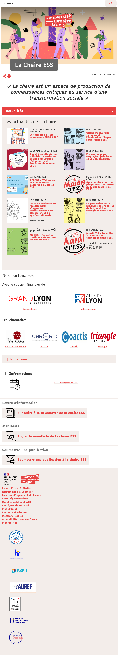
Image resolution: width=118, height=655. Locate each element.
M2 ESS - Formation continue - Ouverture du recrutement (43, 237)
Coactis (74, 346)
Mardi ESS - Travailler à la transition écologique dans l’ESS (99, 235)
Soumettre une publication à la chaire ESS (52, 459)
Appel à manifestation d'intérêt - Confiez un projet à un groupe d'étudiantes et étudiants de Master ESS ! (43, 160)
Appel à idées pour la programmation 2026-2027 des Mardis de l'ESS (100, 185)
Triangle (102, 346)
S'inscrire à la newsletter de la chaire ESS (51, 413)
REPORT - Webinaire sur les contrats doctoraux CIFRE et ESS (42, 184)
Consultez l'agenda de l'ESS (65, 383)
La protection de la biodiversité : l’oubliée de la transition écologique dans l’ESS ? (100, 208)
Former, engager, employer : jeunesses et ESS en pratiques (99, 156)
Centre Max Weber (15, 346)
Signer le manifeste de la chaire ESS (47, 436)
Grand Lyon (29, 309)
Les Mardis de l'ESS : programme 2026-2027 (44, 136)
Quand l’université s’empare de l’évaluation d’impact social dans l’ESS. (99, 136)
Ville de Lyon (88, 309)
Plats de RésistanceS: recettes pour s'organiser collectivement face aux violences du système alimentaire (43, 209)
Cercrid (44, 346)
